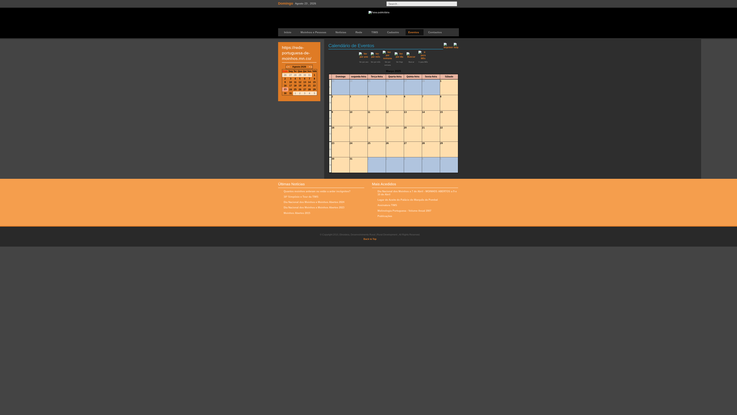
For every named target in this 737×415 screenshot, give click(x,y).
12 (387, 112)
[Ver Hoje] (399, 56)
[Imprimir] (448, 45)
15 (441, 112)
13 (405, 112)
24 (351, 143)
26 (387, 143)
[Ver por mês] (375, 56)
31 (351, 158)
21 (423, 127)
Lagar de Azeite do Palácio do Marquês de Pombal (408, 199)
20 (405, 127)
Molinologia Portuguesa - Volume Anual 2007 (404, 210)
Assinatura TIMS (387, 205)
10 (330, 103)
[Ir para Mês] (423, 58)
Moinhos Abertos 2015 (297, 213)
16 (333, 127)
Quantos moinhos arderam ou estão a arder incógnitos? (317, 191)
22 (441, 127)
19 (387, 127)
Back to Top (370, 239)
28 (423, 143)
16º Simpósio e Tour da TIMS (301, 196)
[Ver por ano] (363, 56)
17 (351, 127)
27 (405, 143)
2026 (303, 66)
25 (369, 143)
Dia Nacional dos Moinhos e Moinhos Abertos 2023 (314, 207)
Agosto (296, 66)
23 (333, 143)
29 (441, 143)
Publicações (385, 216)
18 (369, 127)
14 (423, 112)
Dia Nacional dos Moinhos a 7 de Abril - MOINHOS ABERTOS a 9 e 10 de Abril (417, 193)
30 (333, 158)
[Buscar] (411, 56)
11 (330, 118)
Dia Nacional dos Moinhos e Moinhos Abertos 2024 (314, 202)
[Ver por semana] (387, 58)
